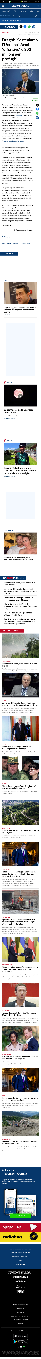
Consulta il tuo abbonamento (20, 1249)
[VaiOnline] (20, 1287)
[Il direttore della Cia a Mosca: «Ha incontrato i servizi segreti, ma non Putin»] (20, 1080)
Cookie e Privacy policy (20, 1301)
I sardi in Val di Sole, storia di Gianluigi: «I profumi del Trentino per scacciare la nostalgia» (20, 471)
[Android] (20, 1341)
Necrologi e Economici (20, 1304)
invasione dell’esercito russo (13, 141)
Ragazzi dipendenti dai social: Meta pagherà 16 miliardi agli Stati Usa (20, 1014)
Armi (9, 243)
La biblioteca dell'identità (21, 1256)
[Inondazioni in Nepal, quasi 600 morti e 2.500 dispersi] (20, 646)
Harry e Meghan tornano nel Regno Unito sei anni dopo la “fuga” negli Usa (20, 1057)
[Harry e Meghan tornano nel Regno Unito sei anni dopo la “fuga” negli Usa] (20, 1038)
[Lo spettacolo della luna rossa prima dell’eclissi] (20, 395)
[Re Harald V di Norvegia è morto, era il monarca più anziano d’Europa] (20, 728)
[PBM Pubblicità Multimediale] (20, 1291)
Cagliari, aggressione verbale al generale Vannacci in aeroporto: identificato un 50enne (20, 309)
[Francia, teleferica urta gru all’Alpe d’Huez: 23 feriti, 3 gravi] (20, 812)
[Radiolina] (20, 1237)
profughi (16, 243)
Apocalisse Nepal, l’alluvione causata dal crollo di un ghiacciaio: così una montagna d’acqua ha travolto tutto (18, 921)
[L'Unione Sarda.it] (20, 6)
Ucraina (19, 115)
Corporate (20, 1323)
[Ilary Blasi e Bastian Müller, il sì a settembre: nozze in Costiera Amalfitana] (20, 543)
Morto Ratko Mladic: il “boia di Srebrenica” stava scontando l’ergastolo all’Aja (20, 606)
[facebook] (6, 2)
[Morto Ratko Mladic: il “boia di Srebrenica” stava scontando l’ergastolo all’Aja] (20, 768)
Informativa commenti (20, 1320)
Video (15, 11)
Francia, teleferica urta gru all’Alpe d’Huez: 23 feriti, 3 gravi (18, 614)
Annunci (20, 1260)
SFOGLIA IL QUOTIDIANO (11, 21)
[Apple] (20, 1336)
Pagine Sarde (20, 1264)
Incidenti (27, 16)
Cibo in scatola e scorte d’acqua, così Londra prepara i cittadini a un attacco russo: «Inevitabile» (20, 969)
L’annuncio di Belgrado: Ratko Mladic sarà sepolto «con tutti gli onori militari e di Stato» (20, 591)
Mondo (38, 11)
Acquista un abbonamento (20, 1253)
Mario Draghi (26, 243)
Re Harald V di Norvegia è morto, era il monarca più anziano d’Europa (19, 599)
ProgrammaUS (6, 11)
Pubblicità (20, 1308)
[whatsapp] (10, 2)
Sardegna (23, 11)
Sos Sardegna (17, 16)
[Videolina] (20, 1227)
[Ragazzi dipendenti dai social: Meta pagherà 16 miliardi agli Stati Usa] (20, 995)
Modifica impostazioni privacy (20, 1316)
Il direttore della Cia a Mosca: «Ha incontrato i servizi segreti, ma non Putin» (20, 1099)
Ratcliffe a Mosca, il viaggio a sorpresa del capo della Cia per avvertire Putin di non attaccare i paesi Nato (19, 621)
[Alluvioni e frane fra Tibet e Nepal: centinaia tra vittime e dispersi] (20, 1123)
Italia (31, 11)
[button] (21, 26)
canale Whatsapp (34, 99)
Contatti (20, 1312)
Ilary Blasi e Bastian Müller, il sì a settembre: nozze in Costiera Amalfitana (20, 558)
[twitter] (3, 2)
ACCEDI (36, 2)
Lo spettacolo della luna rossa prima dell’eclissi (18, 411)
